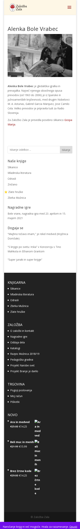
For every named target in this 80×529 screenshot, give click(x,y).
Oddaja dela (17, 342)
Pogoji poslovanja (21, 390)
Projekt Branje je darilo (24, 371)
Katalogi (15, 348)
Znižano (12, 184)
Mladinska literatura (19, 173)
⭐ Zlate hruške (13, 192)
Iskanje (66, 150)
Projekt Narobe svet (22, 365)
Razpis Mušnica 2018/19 (24, 354)
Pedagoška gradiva (21, 359)
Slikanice (13, 167)
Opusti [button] (73, 526)
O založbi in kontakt (22, 331)
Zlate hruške (17, 311)
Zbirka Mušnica (17, 197)
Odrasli (12, 178)
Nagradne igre (18, 336)
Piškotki (15, 402)
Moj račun (16, 396)
